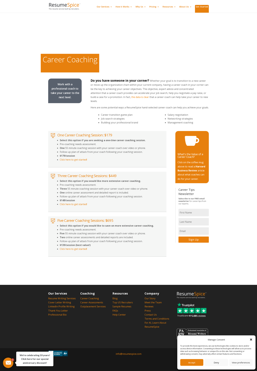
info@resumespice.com (128, 353)
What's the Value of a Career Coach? (190, 155)
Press (148, 310)
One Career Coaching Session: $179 (84, 135)
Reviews (149, 306)
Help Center (119, 314)
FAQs (115, 310)
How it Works (122, 7)
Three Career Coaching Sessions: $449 (86, 175)
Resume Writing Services (62, 298)
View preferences (241, 362)
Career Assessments (91, 302)
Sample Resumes (121, 306)
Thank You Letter (58, 310)
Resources (168, 7)
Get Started (202, 6)
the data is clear (140, 97)
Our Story (150, 298)
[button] (251, 339)
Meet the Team (153, 302)
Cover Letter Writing (59, 302)
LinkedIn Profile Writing (61, 306)
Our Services (103, 7)
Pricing (152, 7)
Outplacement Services (93, 306)
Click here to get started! (73, 159)
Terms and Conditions (157, 318)
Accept (191, 362)
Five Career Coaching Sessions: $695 (85, 220)
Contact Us (151, 314)
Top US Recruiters (122, 302)
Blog (115, 298)
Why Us (139, 7)
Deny (216, 362)
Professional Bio (57, 314)
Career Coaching (89, 298)
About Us (184, 7)
